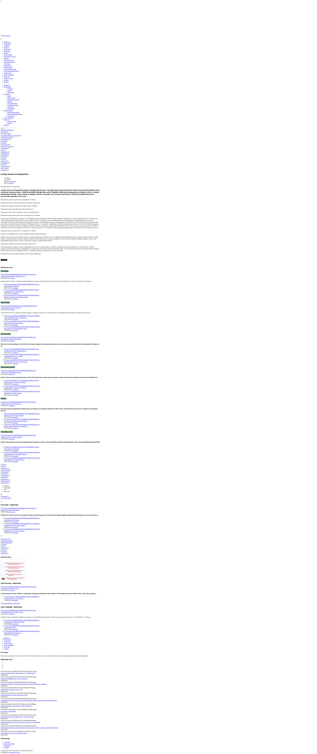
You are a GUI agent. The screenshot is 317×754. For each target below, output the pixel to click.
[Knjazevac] (5, 163)
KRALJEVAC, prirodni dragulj (12, 393)
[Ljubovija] (5, 154)
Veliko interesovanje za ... (11, 286)
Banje (9, 96)
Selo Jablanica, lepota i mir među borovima (14, 733)
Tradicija (10, 89)
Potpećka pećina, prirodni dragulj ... (11, 437)
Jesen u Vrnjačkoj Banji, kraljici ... (14, 323)
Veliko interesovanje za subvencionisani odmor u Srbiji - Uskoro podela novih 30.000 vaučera (29, 728)
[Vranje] (4, 141)
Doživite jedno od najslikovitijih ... (14, 292)
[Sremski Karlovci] (7, 146)
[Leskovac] (5, 156)
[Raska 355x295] (7, 543)
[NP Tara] (5, 168)
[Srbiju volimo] (5, 36)
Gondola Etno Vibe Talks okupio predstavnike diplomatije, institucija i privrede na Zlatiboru (29, 700)
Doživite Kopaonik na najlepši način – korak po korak (17, 717)
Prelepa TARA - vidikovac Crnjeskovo (15, 388)
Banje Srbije (5, 302)
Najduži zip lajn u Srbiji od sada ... (14, 415)
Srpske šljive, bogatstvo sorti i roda (11, 689)
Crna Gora (10, 107)
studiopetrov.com (14, 752)
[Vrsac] (4, 157)
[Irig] (3, 150)
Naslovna (7, 85)
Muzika (9, 123)
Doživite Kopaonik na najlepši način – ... (16, 454)
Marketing (7, 746)
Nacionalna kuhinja (13, 112)
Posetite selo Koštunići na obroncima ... (16, 362)
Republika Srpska (12, 105)
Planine (9, 101)
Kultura (9, 91)
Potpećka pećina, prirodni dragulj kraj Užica (14, 695)
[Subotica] (5, 148)
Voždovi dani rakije (10, 627)
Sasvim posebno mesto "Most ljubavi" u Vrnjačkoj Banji (18, 673)
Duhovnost (10, 92)
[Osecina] (5, 161)
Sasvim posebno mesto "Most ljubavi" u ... (13, 276)
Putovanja (7, 94)
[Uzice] (4, 143)
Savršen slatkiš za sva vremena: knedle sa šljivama (16, 706)
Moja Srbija (7, 87)
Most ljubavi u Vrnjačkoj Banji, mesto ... (16, 328)
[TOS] (3, 159)
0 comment (11, 278)
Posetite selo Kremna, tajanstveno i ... (15, 351)
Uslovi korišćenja (9, 744)
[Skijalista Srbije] (7, 137)
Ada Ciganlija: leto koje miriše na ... (14, 460)
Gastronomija (8, 111)
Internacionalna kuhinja (14, 114)
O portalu (7, 742)
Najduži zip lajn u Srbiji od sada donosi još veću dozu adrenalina (20, 722)
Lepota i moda (11, 121)
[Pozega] (4, 132)
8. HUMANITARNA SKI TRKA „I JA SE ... (12, 612)
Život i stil (7, 120)
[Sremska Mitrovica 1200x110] (11, 136)
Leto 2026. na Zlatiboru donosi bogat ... (16, 421)
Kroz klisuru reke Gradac (11, 449)
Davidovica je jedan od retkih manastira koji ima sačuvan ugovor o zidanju (23, 684)
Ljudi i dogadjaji (9, 118)
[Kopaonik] (5, 152)
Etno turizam (11, 98)
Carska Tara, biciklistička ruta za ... (11, 372)
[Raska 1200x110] (7, 130)
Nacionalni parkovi (13, 100)
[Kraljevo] (5, 170)
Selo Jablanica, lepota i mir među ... (11, 339)
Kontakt (6, 747)
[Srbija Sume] (6, 139)
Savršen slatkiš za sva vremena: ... (14, 598)
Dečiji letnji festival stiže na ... (13, 633)
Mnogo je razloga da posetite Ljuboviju (16, 297)
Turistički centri (12, 103)
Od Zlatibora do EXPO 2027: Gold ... (14, 622)
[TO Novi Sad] (6, 134)
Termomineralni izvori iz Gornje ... (11, 308)
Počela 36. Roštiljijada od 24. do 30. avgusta (14, 679)
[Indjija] (4, 552)
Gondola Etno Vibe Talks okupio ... (11, 404)
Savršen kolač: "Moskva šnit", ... (10, 588)
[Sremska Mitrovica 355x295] (11, 603)
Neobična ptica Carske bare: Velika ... (15, 382)
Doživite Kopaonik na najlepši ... (10, 510)
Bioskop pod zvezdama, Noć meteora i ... (16, 426)
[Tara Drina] (5, 145)
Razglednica (11, 109)
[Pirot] (4, 165)
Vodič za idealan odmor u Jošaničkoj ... (15, 318)
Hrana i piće (11, 116)
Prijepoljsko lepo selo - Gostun (13, 356)
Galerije (6, 125)
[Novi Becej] (5, 166)
